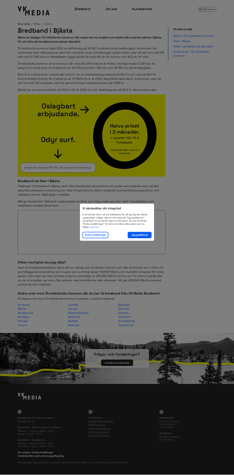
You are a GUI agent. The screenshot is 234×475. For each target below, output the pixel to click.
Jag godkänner (139, 234)
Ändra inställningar (95, 234)
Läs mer (94, 226)
